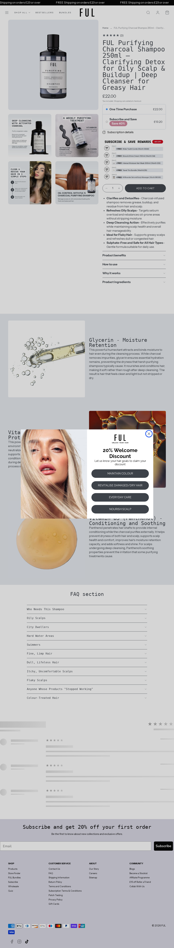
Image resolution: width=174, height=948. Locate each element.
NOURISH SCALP (120, 509)
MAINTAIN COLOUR (120, 473)
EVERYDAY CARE (120, 497)
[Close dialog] (149, 434)
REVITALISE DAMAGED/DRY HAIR (120, 485)
